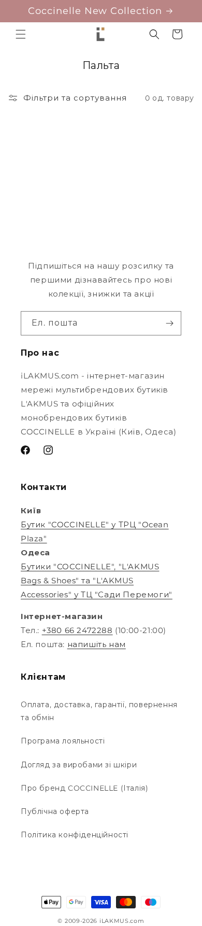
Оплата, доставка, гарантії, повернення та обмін (99, 711)
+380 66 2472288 (77, 630)
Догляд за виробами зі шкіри (79, 764)
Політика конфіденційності (74, 834)
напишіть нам (96, 644)
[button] (20, 34)
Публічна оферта (55, 811)
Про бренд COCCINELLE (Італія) (84, 788)
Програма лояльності (63, 741)
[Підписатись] (169, 323)
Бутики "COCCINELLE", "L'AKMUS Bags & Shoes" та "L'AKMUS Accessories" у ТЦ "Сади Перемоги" (96, 580)
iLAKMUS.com (122, 920)
